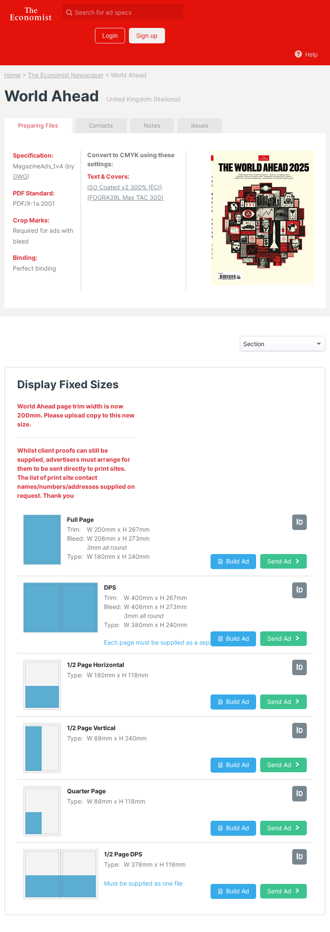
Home (12, 75)
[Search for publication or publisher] (69, 11)
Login (110, 35)
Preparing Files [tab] (38, 125)
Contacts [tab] (101, 125)
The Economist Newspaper (66, 75)
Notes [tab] (152, 125)
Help (310, 54)
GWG (20, 176)
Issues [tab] (199, 125)
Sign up (147, 35)
